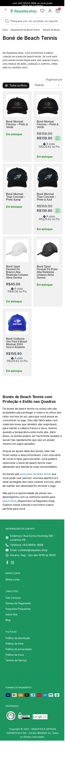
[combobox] (32, 21)
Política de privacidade (19, 649)
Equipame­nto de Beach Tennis (25, 30)
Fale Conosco (13, 597)
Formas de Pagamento (18, 603)
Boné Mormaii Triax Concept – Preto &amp (15, 197)
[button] (5, 9)
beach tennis (10, 500)
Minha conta (13, 579)
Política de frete (14, 643)
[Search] (8, 21)
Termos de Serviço (16, 660)
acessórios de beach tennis (35, 473)
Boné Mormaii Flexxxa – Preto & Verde (17, 124)
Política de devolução (18, 638)
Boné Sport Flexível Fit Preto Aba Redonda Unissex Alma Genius (47, 272)
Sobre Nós (12, 614)
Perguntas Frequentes (18, 608)
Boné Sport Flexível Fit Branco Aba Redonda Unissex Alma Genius (17, 272)
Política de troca (15, 654)
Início (5, 30)
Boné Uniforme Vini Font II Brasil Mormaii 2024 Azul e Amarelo (16, 343)
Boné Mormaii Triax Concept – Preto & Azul (46, 197)
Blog (8, 619)
